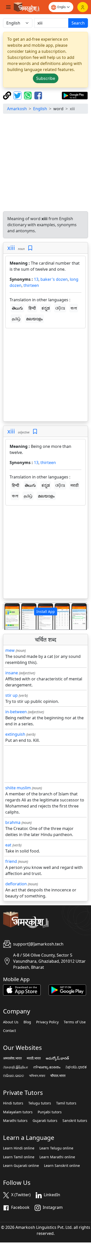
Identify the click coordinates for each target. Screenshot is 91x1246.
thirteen (31, 285)
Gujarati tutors (45, 1121)
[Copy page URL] (7, 95)
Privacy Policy (47, 1022)
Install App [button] (45, 611)
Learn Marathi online (57, 1157)
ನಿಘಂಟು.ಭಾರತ (76, 1067)
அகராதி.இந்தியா (15, 1067)
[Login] (82, 7)
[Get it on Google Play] (74, 95)
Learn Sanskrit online (62, 1166)
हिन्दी (32, 308)
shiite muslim (18, 788)
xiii (11, 248)
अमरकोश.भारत (12, 1058)
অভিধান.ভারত (37, 1076)
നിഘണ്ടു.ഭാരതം (46, 1067)
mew (10, 650)
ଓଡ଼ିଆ (60, 308)
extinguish (15, 734)
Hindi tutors (13, 1103)
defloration (16, 884)
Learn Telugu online (56, 1148)
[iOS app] (22, 989)
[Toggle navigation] (8, 7)
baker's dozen (54, 279)
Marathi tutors (15, 1121)
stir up (11, 695)
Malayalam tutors (18, 1112)
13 (36, 279)
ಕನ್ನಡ (45, 308)
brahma (12, 822)
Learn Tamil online (18, 1157)
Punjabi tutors (50, 1112)
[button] (9, 616)
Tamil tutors (66, 1103)
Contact (9, 1031)
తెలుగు (17, 308)
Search (78, 23)
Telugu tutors (39, 1103)
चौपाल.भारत (57, 1076)
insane (11, 673)
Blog (27, 1022)
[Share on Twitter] (18, 95)
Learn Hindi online (18, 1148)
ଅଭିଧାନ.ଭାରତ (13, 1076)
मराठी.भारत (34, 1058)
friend (11, 861)
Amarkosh (17, 108)
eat (8, 845)
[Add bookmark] (30, 248)
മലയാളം (34, 318)
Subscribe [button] (45, 78)
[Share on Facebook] (38, 95)
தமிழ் (16, 318)
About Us (10, 1022)
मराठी (75, 485)
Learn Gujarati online (21, 1166)
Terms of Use (75, 1022)
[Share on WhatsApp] (28, 95)
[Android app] (67, 989)
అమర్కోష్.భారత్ (57, 1058)
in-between (16, 711)
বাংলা (74, 308)
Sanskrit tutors (74, 1121)
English (40, 108)
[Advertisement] (45, 163)
